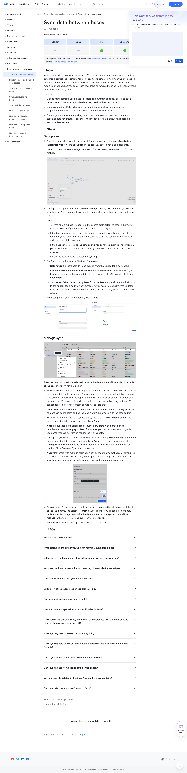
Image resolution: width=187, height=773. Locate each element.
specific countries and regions (63, 61)
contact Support (99, 58)
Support (82, 734)
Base (46, 14)
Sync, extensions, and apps (63, 14)
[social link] (13, 759)
